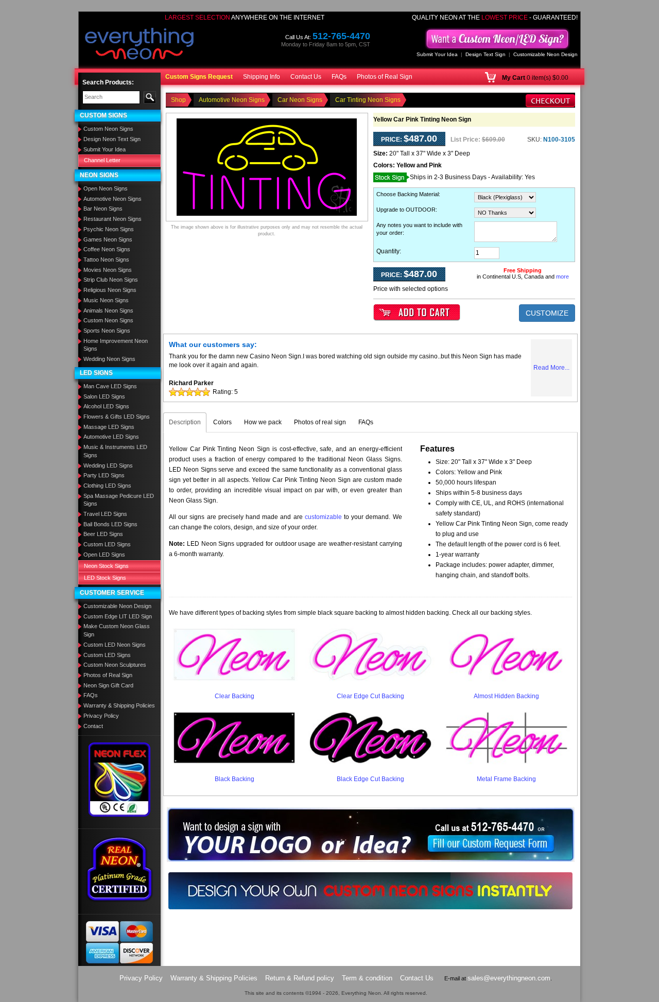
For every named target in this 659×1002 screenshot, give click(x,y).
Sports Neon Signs (106, 330)
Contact (93, 726)
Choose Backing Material (407, 194)
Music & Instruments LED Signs (115, 451)
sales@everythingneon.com (508, 978)
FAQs (339, 76)
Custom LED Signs (107, 544)
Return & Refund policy (299, 978)
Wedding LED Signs (108, 465)
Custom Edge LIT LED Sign (117, 616)
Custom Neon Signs (108, 129)
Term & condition (367, 978)
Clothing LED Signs (107, 485)
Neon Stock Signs (106, 566)
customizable (323, 517)
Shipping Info (261, 76)
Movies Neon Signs (107, 270)
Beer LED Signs (103, 534)
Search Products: (108, 82)
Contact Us (305, 76)
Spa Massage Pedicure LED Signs (118, 500)
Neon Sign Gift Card (108, 685)
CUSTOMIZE (547, 313)
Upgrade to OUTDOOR (406, 209)
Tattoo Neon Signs (106, 259)
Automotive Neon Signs (112, 199)
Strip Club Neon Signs (110, 280)
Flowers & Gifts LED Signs (116, 416)
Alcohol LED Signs (106, 406)
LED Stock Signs (105, 578)
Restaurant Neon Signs (112, 219)
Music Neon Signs (106, 300)
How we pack (263, 422)
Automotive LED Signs (111, 437)
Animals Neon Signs (108, 310)
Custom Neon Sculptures (114, 665)
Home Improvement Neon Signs (115, 345)
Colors (222, 422)
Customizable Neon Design (545, 54)
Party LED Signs (104, 475)
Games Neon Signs (107, 239)
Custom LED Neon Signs (114, 645)
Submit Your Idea (437, 54)
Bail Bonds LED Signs (110, 524)
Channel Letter (102, 160)
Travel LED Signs (105, 514)
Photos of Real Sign (384, 76)
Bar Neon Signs (103, 208)
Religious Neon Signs (109, 290)
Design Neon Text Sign (112, 139)
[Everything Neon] (139, 44)
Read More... (551, 367)
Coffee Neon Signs (106, 249)
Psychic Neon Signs (108, 229)
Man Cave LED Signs (110, 386)
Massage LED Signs (108, 427)
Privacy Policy (101, 716)
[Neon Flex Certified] (119, 779)
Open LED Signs (104, 554)
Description (185, 422)
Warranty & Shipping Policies (119, 705)
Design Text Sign (485, 54)
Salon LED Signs (104, 396)
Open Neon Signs (105, 188)
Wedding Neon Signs (109, 359)
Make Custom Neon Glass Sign (116, 630)
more (562, 276)
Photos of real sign (320, 422)
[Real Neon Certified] (119, 868)
